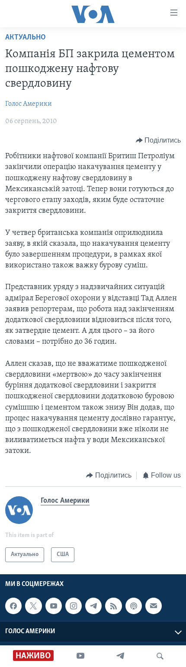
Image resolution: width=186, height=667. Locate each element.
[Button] (158, 140)
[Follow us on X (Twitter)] (33, 606)
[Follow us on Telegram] (93, 606)
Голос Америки (28, 104)
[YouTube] (80, 656)
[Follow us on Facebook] (13, 606)
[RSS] (113, 606)
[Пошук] (160, 656)
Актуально (25, 38)
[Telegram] (120, 656)
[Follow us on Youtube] (53, 606)
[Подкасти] (133, 606)
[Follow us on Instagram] (73, 606)
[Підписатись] (153, 606)
